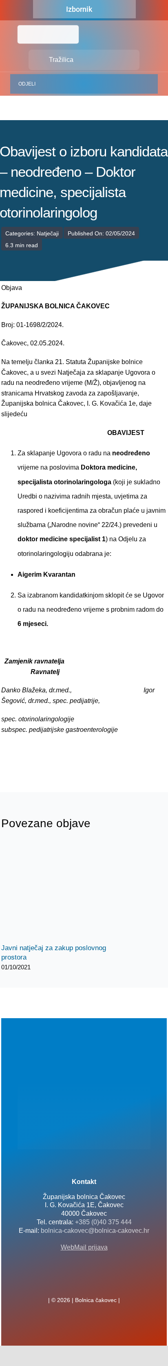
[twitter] (84, 1282)
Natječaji (48, 233)
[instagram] (97, 1282)
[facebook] (71, 1282)
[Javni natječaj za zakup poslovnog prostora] (62, 891)
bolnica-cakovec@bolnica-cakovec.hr (95, 1230)
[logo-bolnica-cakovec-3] (42, 754)
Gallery (69, 891)
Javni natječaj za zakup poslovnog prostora (55, 891)
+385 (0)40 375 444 (103, 1222)
